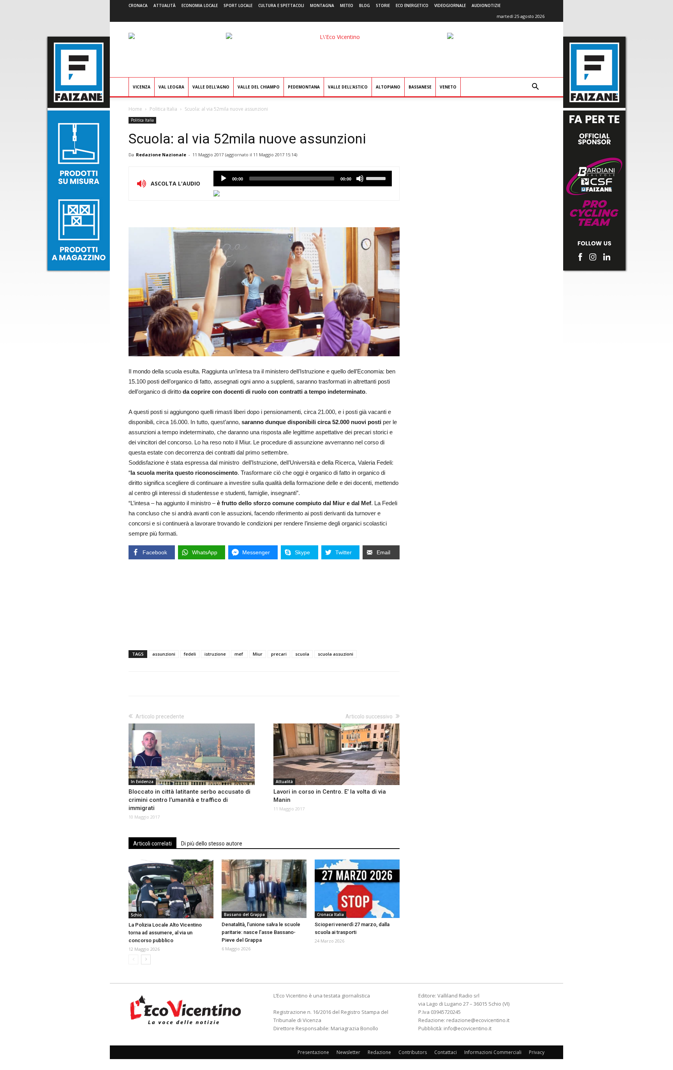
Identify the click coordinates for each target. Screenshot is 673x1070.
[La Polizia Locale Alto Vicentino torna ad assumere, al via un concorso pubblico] (171, 889)
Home (135, 109)
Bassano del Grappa (244, 914)
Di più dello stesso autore (211, 843)
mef (239, 654)
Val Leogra (171, 87)
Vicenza (141, 87)
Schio (136, 915)
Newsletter (348, 1052)
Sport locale (238, 5)
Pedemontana (304, 87)
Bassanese (420, 87)
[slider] (377, 178)
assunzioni (163, 654)
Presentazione (313, 1052)
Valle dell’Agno (210, 87)
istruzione (215, 654)
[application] (302, 178)
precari (279, 654)
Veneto (448, 87)
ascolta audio (223, 178)
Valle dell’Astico (348, 87)
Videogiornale (450, 5)
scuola (302, 654)
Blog (364, 5)
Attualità (164, 5)
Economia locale (199, 5)
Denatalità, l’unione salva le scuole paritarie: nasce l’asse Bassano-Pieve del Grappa (261, 932)
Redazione (379, 1052)
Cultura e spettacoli (281, 5)
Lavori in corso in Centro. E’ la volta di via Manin (329, 795)
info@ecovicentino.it (468, 1028)
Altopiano (388, 87)
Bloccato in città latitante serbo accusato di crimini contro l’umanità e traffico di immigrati (189, 800)
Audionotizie (486, 5)
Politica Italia (163, 109)
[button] (535, 87)
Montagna (322, 5)
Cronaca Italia (330, 914)
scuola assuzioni (335, 654)
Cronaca (138, 5)
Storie (383, 5)
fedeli (190, 654)
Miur (258, 654)
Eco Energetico (412, 5)
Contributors (412, 1052)
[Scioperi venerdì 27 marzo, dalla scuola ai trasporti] (357, 889)
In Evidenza (142, 781)
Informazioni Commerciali (492, 1052)
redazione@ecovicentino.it (477, 1020)
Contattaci (445, 1052)
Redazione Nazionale (161, 154)
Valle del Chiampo (259, 87)
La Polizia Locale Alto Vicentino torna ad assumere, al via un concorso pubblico (165, 932)
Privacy (536, 1052)
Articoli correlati (152, 843)
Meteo (346, 5)
